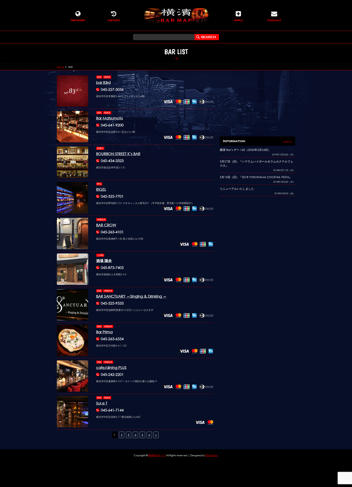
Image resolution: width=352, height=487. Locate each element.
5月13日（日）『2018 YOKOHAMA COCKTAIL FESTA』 (256, 177)
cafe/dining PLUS (111, 367)
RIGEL (101, 189)
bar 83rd (103, 82)
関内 (99, 77)
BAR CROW (106, 225)
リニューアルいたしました (237, 189)
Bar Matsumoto (109, 118)
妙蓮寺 (100, 148)
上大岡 (100, 255)
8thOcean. (212, 455)
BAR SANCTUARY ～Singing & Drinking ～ (131, 296)
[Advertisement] (257, 103)
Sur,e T (101, 403)
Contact (274, 20)
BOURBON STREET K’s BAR (118, 153)
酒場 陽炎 (104, 260)
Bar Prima (104, 332)
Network (78, 20)
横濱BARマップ (156, 455)
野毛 (99, 183)
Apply (238, 20)
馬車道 (107, 77)
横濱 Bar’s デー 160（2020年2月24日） (245, 150)
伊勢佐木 (101, 219)
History (114, 20)
